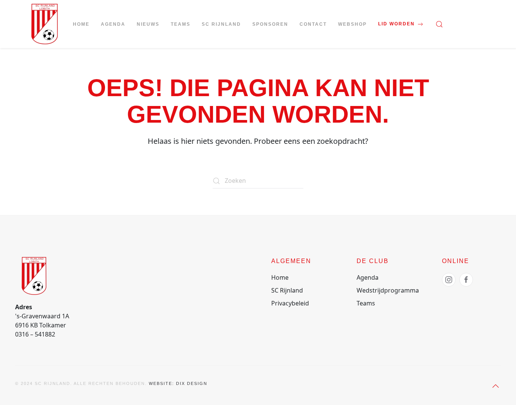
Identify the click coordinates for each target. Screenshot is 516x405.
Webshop (352, 24)
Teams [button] (180, 24)
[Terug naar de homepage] (44, 24)
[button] (439, 24)
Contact (313, 24)
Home (81, 24)
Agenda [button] (113, 24)
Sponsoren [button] (270, 24)
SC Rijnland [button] (221, 24)
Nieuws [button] (148, 24)
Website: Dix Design (178, 383)
